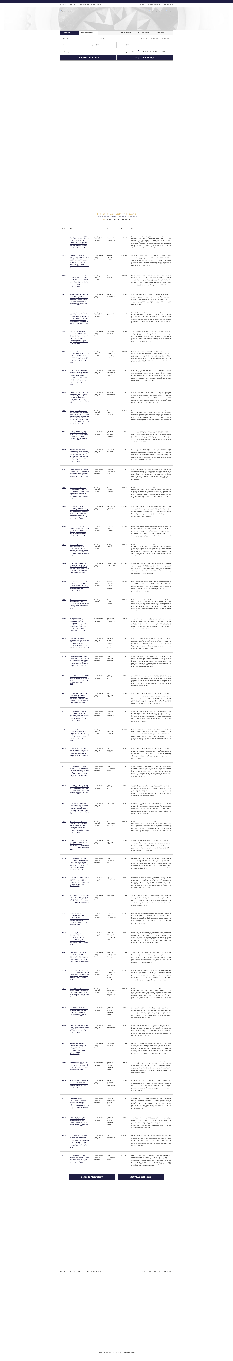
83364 (64, 618)
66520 (64, 1080)
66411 (64, 822)
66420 (64, 656)
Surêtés (109, 545)
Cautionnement (111, 1027)
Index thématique (83, 4)
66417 (64, 711)
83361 (64, 545)
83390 (64, 370)
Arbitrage (109, 582)
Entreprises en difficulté (111, 507)
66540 (64, 1025)
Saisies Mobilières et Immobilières (111, 1083)
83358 (64, 638)
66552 (64, 952)
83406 (64, 255)
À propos (142, 4)
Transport (110, 333)
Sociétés (109, 255)
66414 (64, 766)
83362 (64, 527)
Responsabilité (111, 357)
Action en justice (111, 824)
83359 (64, 582)
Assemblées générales (110, 258)
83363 (64, 506)
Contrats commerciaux (111, 239)
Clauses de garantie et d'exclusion (110, 434)
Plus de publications (92, 1177)
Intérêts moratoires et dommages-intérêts (111, 372)
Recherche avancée (87, 33)
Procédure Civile (110, 295)
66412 (64, 803)
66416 (64, 730)
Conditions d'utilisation (129, 1352)
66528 (64, 1043)
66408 (64, 877)
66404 (64, 1155)
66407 (64, 895)
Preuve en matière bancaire (110, 1014)
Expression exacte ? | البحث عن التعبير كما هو (153, 51)
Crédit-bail (110, 958)
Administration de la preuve (111, 918)
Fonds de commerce (110, 490)
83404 (64, 294)
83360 (64, 563)
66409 (64, 858)
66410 (64, 840)
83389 (64, 392)
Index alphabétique (144, 32)
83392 (64, 331)
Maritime (109, 277)
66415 (64, 748)
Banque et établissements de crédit (111, 353)
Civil (108, 370)
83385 (64, 469)
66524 (64, 1062)
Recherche (63, 4)
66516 (64, 1098)
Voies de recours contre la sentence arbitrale (111, 585)
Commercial (110, 237)
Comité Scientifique (153, 4)
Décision (109, 603)
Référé (113, 296)
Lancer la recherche (145, 58)
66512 (64, 1117)
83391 (64, 352)
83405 (64, 276)
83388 (64, 411)
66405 (64, 1135)
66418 (64, 693)
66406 (64, 914)
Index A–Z (72, 4)
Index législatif (96, 4)
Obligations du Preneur (111, 769)
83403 (64, 313)
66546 (64, 989)
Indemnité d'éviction (110, 659)
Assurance (110, 392)
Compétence (110, 414)
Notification (110, 530)
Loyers (112, 803)
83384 (64, 488)
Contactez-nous (168, 4)
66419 (64, 675)
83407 (64, 237)
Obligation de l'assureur (111, 395)
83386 (64, 449)
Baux (108, 656)
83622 (64, 600)
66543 (64, 1007)
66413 (64, 785)
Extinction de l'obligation (111, 564)
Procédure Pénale (110, 600)
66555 (64, 932)
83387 (64, 431)
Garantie (109, 546)
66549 (64, 971)
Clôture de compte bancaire (110, 977)
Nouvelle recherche (88, 58)
